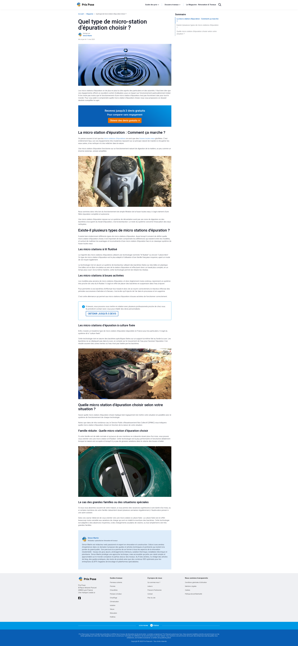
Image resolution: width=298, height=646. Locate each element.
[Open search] (220, 5)
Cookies (187, 590)
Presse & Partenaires (154, 590)
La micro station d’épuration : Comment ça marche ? (197, 20)
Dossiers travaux (172, 5)
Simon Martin (93, 538)
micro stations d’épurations (114, 138)
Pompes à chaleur (116, 594)
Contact (150, 594)
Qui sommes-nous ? (153, 582)
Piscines (112, 586)
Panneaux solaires (116, 582)
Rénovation (113, 613)
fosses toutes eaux (147, 138)
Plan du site (151, 598)
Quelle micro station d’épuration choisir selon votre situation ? (197, 32)
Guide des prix (151, 5)
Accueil (81, 14)
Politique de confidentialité (193, 594)
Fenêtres (112, 617)
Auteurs (150, 586)
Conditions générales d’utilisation (196, 582)
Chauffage (113, 598)
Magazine (89, 14)
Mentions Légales (190, 586)
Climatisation (114, 601)
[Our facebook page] (79, 598)
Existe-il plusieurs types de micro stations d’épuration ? (197, 26)
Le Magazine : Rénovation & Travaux (201, 5)
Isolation (112, 605)
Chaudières (114, 590)
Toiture (112, 609)
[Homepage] (109, 4)
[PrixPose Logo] (87, 579)
